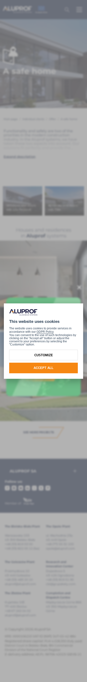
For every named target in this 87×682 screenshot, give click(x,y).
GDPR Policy (44, 331)
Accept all (43, 368)
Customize (43, 355)
